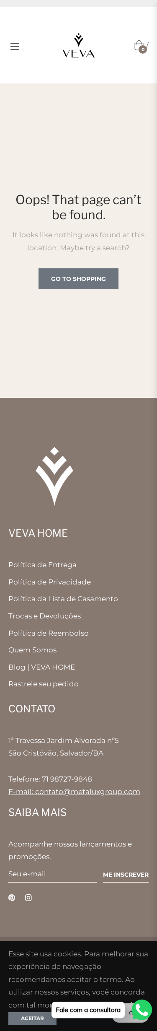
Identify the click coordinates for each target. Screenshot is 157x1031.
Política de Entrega (42, 565)
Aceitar (32, 1018)
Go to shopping (78, 279)
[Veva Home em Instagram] (28, 897)
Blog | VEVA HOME (41, 667)
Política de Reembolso (48, 633)
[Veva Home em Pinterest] (11, 897)
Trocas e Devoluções (44, 616)
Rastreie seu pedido (43, 684)
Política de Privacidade (49, 582)
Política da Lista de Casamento (63, 599)
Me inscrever (126, 874)
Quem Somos (32, 650)
